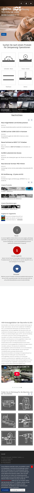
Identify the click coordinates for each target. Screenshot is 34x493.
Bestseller (16, 274)
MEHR (3, 34)
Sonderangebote (16, 256)
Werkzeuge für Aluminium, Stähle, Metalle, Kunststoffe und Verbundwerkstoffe (25, 99)
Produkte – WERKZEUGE (7, 191)
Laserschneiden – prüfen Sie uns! (9, 209)
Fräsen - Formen (25, 68)
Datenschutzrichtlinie (6, 480)
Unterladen (20, 219)
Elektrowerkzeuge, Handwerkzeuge (5, 110)
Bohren (25, 86)
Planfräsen (8, 86)
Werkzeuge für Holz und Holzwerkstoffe (6, 98)
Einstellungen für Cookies (17, 490)
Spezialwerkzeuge (22, 109)
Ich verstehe (5, 490)
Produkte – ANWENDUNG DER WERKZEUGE (11, 199)
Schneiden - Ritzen (8, 68)
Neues (16, 236)
